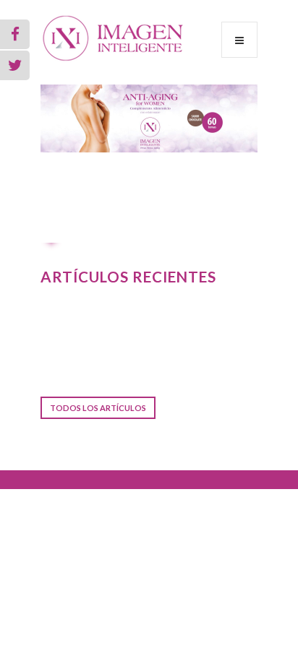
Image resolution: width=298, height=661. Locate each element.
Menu (239, 40)
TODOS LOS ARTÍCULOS (98, 407)
